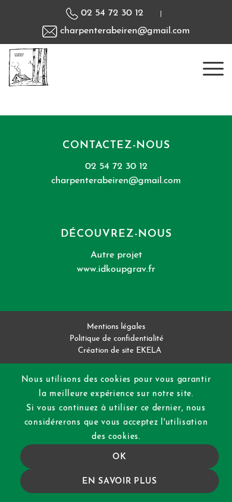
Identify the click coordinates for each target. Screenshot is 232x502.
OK (119, 457)
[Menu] (207, 67)
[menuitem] (207, 67)
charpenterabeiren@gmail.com (123, 31)
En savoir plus (119, 481)
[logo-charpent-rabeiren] (94, 67)
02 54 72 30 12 (110, 13)
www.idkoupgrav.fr (116, 269)
